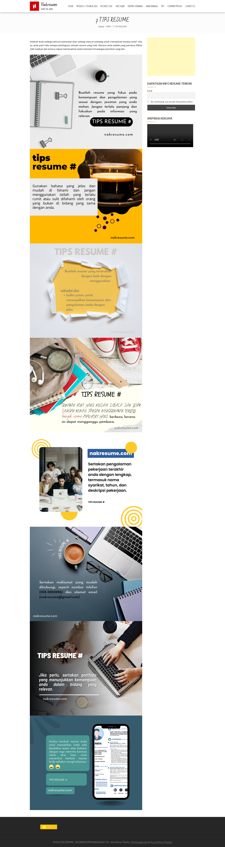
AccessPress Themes (161, 842)
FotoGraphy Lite (139, 842)
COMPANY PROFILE (174, 6)
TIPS (162, 6)
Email (149, 90)
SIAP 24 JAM (120, 6)
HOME (70, 6)
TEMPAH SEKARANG (135, 6)
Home (101, 26)
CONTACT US (190, 6)
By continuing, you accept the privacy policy (171, 101)
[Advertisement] (171, 56)
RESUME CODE (106, 6)
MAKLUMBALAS (152, 6)
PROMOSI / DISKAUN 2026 (86, 6)
